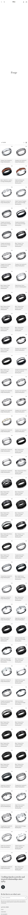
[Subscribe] (25, 897)
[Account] (23, 2)
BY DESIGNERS (4, 914)
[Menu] (1, 1)
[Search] (4, 2)
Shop (2, 909)
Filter (4, 142)
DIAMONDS (3, 911)
